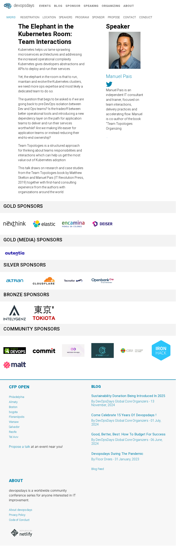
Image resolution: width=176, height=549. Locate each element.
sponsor (72, 6)
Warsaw (14, 422)
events (45, 6)
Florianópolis (16, 416)
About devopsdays (20, 510)
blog (58, 6)
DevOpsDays (23, 5)
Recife (12, 432)
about (128, 6)
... (107, 137)
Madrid (11, 17)
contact (129, 17)
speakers (65, 17)
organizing (111, 6)
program (82, 17)
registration (29, 17)
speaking (91, 6)
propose (114, 17)
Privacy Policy (17, 515)
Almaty (13, 402)
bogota (13, 412)
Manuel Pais (119, 76)
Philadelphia (16, 397)
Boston (13, 407)
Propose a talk (19, 446)
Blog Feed (97, 469)
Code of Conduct (19, 520)
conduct (145, 17)
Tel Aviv (13, 437)
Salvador (14, 427)
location (49, 17)
